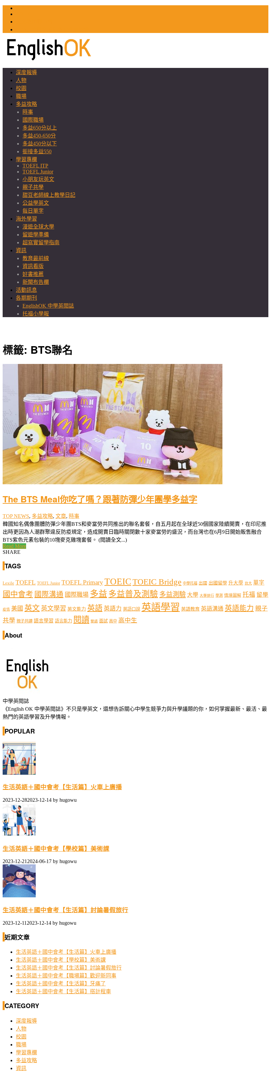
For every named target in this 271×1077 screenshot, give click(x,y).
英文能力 (76, 609)
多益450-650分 (39, 135)
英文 (32, 608)
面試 (103, 620)
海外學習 (26, 219)
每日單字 (33, 211)
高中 (113, 621)
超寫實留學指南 (40, 242)
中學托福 (190, 583)
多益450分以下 (39, 143)
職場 (21, 96)
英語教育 (190, 609)
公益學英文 (35, 203)
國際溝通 (48, 594)
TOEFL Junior (37, 171)
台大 (248, 583)
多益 (98, 594)
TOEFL (24, 14)
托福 (249, 594)
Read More (14, 546)
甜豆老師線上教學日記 (48, 195)
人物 (21, 80)
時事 (27, 112)
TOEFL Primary (82, 582)
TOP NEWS (16, 516)
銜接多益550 (37, 151)
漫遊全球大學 (38, 226)
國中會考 (18, 594)
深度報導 (26, 72)
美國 (17, 608)
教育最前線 (35, 258)
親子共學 (33, 187)
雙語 (94, 621)
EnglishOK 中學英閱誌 (48, 306)
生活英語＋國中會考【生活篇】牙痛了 (61, 983)
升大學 (235, 582)
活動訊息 (26, 290)
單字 (258, 583)
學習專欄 (26, 159)
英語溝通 (212, 609)
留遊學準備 (35, 234)
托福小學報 (35, 313)
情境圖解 (232, 595)
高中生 (127, 620)
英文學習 (53, 608)
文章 (61, 516)
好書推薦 (33, 274)
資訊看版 (33, 266)
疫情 (6, 609)
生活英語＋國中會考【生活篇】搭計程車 (63, 991)
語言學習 (44, 620)
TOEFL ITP (35, 165)
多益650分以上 (39, 128)
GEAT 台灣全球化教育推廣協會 (52, 29)
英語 (94, 608)
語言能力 (63, 620)
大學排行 (207, 595)
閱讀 (81, 619)
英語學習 (160, 607)
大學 (192, 595)
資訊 (21, 250)
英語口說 (131, 609)
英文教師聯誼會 (34, 21)
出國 (203, 583)
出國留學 (218, 582)
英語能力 (239, 608)
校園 (21, 88)
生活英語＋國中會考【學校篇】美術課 (56, 848)
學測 (219, 595)
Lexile (8, 583)
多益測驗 (172, 594)
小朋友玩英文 (38, 179)
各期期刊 (26, 298)
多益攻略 (26, 104)
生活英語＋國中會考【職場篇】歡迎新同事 (66, 975)
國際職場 (33, 120)
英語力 (113, 608)
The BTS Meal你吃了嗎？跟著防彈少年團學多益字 (100, 499)
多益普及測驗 (133, 593)
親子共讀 (24, 621)
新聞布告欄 (35, 282)
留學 (262, 594)
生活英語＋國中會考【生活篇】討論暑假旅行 (65, 910)
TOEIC (24, 8)
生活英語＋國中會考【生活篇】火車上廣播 (62, 787)
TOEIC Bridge (157, 581)
